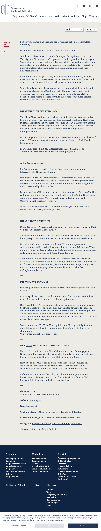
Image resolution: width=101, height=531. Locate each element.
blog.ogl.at (25, 357)
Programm (18, 16)
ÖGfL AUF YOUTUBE (37, 281)
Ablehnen (49, 526)
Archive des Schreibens (66, 16)
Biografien (10, 461)
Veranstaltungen (39, 458)
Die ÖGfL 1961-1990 (67, 476)
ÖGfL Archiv (63, 474)
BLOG (29, 345)
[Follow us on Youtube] (97, 6)
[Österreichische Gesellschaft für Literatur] (16, 9)
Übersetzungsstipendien (69, 458)
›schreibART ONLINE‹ (32, 163)
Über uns (94, 16)
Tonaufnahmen (39, 461)
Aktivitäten (46, 16)
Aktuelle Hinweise (14, 466)
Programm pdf (12, 476)
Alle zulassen (83, 526)
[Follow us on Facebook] (78, 6)
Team (48, 492)
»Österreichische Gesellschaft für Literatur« (60, 412)
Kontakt (50, 489)
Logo (48, 505)
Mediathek (32, 16)
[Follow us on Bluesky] (84, 6)
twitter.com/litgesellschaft (42, 429)
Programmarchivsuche (16, 463)
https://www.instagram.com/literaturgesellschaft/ (57, 423)
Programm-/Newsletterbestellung (15, 470)
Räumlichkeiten (53, 499)
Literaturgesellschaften (68, 471)
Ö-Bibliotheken (65, 461)
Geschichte (51, 497)
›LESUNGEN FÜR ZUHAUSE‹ (41, 111)
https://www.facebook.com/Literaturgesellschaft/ (56, 417)
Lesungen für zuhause (42, 468)
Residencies (63, 463)
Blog (84, 16)
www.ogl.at (35, 400)
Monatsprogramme (14, 458)
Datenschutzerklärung (56, 520)
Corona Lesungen (40, 471)
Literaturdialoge (65, 466)
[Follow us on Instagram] (90, 6)
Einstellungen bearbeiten (18, 526)
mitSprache (63, 468)
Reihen (9, 474)
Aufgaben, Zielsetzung (56, 494)
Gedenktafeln (64, 479)
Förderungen (52, 502)
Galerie (35, 463)
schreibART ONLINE (40, 466)
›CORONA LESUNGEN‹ (37, 221)
